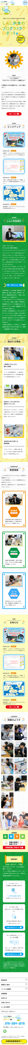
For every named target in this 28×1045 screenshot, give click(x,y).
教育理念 (4, 980)
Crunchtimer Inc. (16, 1037)
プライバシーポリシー (8, 1011)
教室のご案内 (5, 985)
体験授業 (4, 994)
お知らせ (4, 998)
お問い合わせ (5, 1002)
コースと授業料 (6, 989)
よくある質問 (5, 1007)
